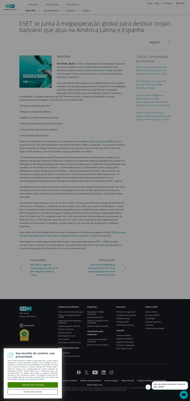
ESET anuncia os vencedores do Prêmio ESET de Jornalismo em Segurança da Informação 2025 (151, 70)
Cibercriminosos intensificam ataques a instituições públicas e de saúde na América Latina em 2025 (153, 116)
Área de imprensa (153, 321)
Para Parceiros (73, 4)
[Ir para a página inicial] (25, 309)
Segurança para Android (69, 326)
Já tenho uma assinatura (69, 356)
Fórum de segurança (125, 345)
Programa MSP (123, 318)
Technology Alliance (125, 325)
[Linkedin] (103, 373)
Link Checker (64, 339)
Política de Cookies (37, 379)
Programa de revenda (126, 315)
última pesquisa (97, 141)
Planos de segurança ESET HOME (69, 316)
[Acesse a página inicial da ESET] (10, 7)
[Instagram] (111, 373)
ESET (81, 63)
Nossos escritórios (27, 316)
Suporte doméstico (124, 338)
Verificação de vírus (66, 335)
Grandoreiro (99, 70)
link (84, 248)
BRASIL (181, 3)
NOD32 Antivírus (65, 329)
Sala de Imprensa (51, 10)
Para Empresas (52, 4)
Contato (85, 10)
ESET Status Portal (124, 348)
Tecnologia (150, 318)
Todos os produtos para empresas (97, 321)
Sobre (149, 3)
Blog (157, 3)
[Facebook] (78, 373)
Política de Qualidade (154, 328)
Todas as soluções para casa (70, 311)
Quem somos (151, 311)
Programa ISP (122, 321)
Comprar (168, 3)
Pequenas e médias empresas (95, 312)
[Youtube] (95, 373)
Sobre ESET (30, 10)
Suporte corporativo (125, 342)
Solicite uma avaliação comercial (97, 340)
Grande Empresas (95, 317)
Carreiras (71, 10)
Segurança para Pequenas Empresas (69, 321)
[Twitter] (86, 373)
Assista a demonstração (97, 326)
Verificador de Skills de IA (69, 342)
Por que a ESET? (152, 315)
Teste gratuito (64, 352)
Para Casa (33, 4)
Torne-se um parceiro (125, 311)
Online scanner (65, 332)
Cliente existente (123, 335)
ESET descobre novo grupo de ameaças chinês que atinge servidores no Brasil (151, 84)
